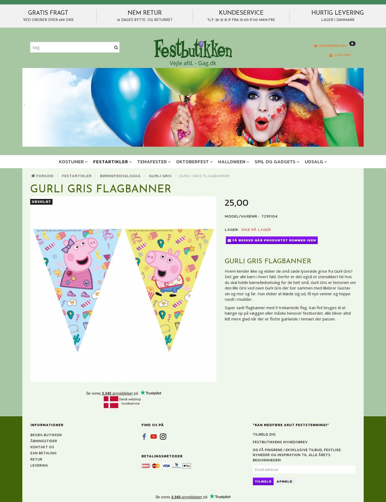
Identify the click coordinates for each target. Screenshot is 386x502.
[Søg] (116, 47)
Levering (39, 465)
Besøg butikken (46, 434)
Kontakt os (42, 447)
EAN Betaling (43, 453)
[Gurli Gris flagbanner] (123, 289)
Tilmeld (263, 481)
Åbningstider (43, 440)
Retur (36, 459)
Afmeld (285, 481)
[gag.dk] (193, 52)
